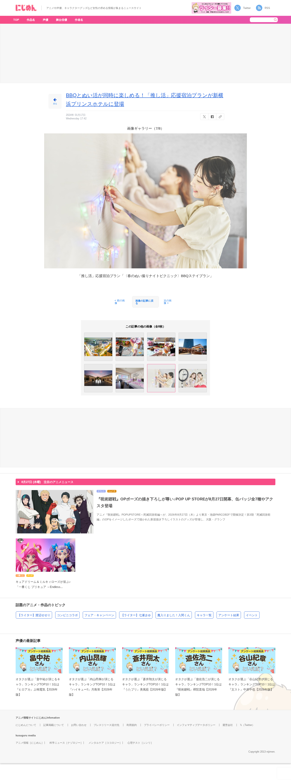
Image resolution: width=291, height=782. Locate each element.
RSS (267, 8)
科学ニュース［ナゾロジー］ (66, 742)
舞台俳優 (61, 19)
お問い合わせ (79, 725)
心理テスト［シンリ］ (140, 742)
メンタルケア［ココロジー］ (105, 742)
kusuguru (21, 735)
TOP (16, 19)
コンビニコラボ (67, 615)
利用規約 (131, 725)
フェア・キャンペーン (99, 615)
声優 (45, 19)
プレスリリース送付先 (106, 725)
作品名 (31, 19)
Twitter (247, 8)
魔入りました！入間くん (173, 615)
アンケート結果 (228, 615)
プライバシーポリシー (157, 725)
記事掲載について (53, 725)
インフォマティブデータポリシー (196, 725)
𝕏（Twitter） (247, 725)
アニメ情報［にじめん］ (30, 742)
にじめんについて (26, 725)
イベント (252, 615)
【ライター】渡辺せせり (34, 615)
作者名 (79, 19)
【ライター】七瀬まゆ (136, 615)
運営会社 (228, 725)
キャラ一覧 (204, 615)
